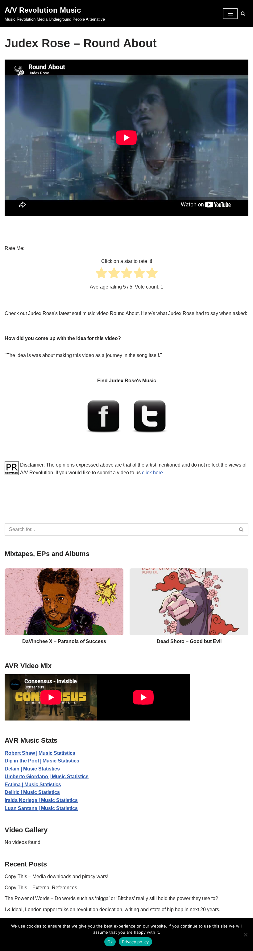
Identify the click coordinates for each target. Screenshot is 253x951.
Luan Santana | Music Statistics (41, 808)
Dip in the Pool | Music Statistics (42, 760)
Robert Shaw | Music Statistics (40, 753)
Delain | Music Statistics (32, 768)
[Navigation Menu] (230, 13)
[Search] (243, 13)
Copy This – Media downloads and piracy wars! (56, 876)
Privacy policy (135, 941)
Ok (110, 941)
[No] (245, 935)
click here (152, 472)
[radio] (101, 274)
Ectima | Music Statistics (33, 784)
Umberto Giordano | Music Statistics (47, 776)
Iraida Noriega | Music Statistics (41, 800)
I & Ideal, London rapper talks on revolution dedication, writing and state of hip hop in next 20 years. (112, 909)
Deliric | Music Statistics (32, 792)
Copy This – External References (41, 887)
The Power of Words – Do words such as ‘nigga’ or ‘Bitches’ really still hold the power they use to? (111, 898)
